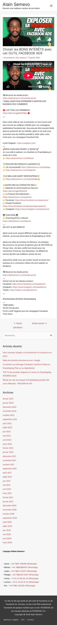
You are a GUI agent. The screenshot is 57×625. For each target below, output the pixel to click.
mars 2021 (7, 493)
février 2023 (8, 399)
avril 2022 (7, 440)
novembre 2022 (9, 411)
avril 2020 (7, 538)
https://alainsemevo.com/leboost (20, 158)
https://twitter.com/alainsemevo (23, 290)
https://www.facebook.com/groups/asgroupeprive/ (24, 206)
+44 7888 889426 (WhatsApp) (25, 567)
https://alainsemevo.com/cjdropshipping (23, 179)
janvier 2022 (8, 452)
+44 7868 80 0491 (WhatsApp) (25, 575)
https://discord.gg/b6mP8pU (15, 113)
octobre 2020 (8, 514)
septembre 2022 (10, 419)
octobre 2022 (8, 415)
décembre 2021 (9, 456)
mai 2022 (7, 436)
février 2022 (8, 448)
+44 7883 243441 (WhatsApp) (24, 571)
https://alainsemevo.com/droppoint (21, 170)
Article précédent (17, 324)
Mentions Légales (11, 620)
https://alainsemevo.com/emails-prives (19, 98)
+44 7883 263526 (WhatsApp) (22, 586)
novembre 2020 (9, 510)
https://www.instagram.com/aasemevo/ (32, 209)
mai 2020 (7, 534)
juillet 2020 (7, 526)
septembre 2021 (10, 468)
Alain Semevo (16, 4)
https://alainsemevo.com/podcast (17, 197)
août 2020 (7, 522)
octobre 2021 (8, 464)
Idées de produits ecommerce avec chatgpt (21, 360)
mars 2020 (7, 542)
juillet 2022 (7, 427)
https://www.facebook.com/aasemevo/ (31, 200)
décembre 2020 (9, 505)
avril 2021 (7, 489)
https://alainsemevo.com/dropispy (35, 167)
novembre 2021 (9, 460)
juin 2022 (7, 432)
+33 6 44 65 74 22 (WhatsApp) (25, 582)
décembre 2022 (9, 407)
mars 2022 (7, 444)
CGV (23, 620)
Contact (30, 620)
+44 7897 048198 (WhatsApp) (24, 564)
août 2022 (7, 423)
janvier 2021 (8, 501)
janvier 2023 (8, 403)
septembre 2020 (10, 518)
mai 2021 (6, 485)
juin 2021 (6, 481)
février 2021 (8, 497)
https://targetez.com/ (26, 143)
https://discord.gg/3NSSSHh (15, 191)
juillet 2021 (7, 477)
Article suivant (39, 323)
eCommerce (9, 58)
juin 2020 (7, 530)
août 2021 (7, 473)
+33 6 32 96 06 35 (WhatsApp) (24, 578)
